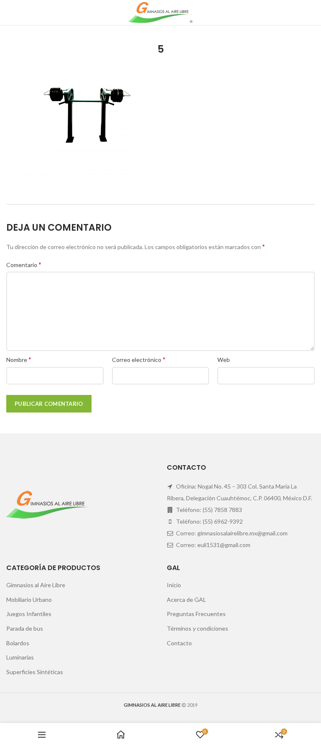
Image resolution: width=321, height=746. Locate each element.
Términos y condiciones (197, 628)
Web (223, 359)
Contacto (179, 643)
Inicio (174, 584)
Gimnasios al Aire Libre (35, 584)
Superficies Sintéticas (34, 671)
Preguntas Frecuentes (196, 613)
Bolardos (17, 643)
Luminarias (20, 657)
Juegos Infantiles (28, 613)
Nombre (18, 359)
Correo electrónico (139, 359)
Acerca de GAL (186, 599)
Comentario (23, 264)
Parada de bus (24, 628)
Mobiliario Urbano (29, 599)
